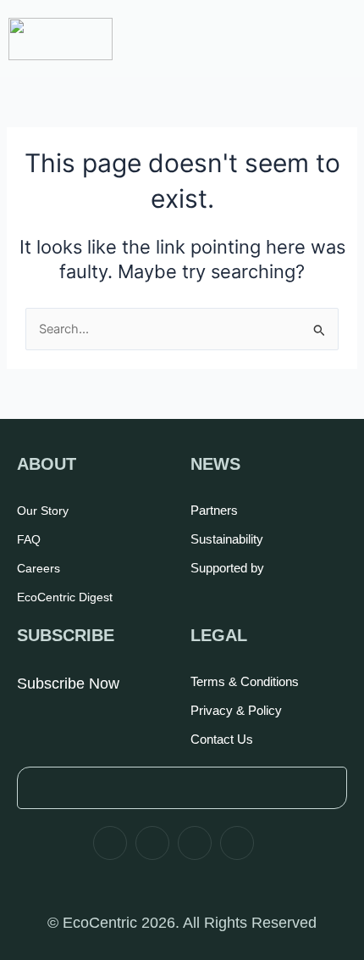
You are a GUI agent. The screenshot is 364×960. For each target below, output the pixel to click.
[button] (328, 30)
